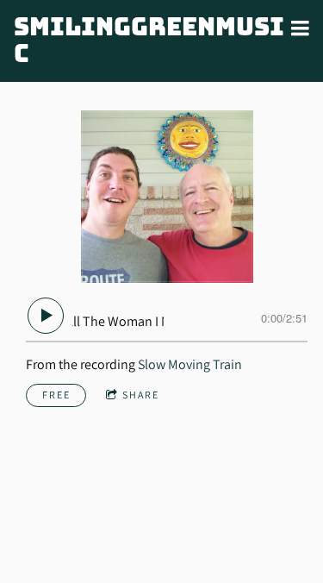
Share (140, 394)
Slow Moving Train (190, 364)
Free (56, 394)
